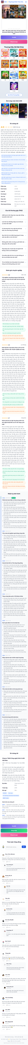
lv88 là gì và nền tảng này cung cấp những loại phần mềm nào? (13, 216)
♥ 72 (3, 861)
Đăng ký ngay (14, 41)
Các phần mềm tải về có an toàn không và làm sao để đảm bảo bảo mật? (13, 256)
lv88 (2, 130)
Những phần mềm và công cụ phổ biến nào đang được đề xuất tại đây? (13, 242)
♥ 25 (3, 1029)
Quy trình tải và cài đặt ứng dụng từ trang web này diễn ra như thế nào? (12, 236)
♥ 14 (3, 1017)
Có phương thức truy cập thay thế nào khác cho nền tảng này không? (12, 229)
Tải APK (14, 37)
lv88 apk (13, 152)
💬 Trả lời (8, 861)
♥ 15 (3, 983)
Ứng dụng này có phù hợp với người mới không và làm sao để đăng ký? (12, 249)
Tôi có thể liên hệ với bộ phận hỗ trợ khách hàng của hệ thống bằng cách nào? (13, 263)
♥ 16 (3, 905)
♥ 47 (3, 948)
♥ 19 (3, 927)
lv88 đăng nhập (20, 152)
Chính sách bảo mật (19, 1036)
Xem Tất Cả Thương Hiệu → (14, 95)
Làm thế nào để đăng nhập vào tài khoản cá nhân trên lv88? (12, 222)
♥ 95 (3, 1005)
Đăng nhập (14, 830)
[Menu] (26, 2)
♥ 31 (3, 960)
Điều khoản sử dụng (9, 1036)
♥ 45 (3, 883)
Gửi (24, 846)
